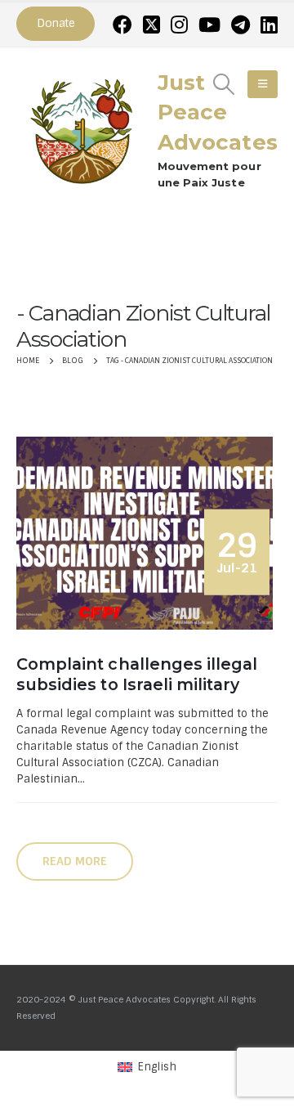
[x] (151, 24)
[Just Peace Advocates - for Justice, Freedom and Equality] (81, 129)
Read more (74, 861)
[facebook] (122, 24)
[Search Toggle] (224, 84)
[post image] (147, 533)
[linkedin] (269, 24)
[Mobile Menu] (262, 84)
